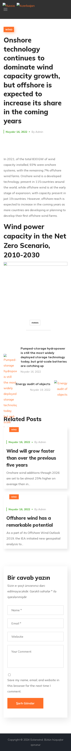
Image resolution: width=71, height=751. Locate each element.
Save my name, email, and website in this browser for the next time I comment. (33, 685)
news (35, 322)
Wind (8, 29)
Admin (39, 132)
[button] (65, 9)
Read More (35, 430)
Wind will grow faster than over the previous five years (31, 458)
